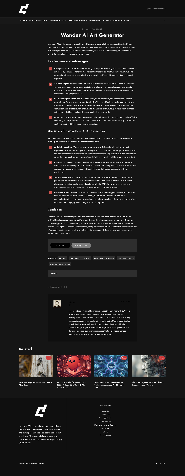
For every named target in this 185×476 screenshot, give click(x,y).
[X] (160, 463)
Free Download (57, 21)
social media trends (60, 264)
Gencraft (53, 273)
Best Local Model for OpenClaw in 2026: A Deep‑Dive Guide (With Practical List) (71, 385)
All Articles (25, 21)
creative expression (104, 258)
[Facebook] (156, 463)
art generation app (80, 258)
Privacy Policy (105, 421)
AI (103, 21)
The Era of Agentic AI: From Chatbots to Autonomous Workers (148, 383)
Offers (105, 432)
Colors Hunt (95, 21)
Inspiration (40, 21)
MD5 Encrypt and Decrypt (105, 425)
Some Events (105, 435)
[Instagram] (164, 463)
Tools (126, 21)
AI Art (63, 258)
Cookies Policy (105, 418)
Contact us (105, 414)
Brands (116, 21)
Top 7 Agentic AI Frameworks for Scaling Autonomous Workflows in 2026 (109, 385)
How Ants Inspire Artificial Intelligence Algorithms (35, 383)
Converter (105, 428)
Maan (72, 302)
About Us (105, 411)
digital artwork (127, 258)
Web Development (76, 21)
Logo (108, 21)
